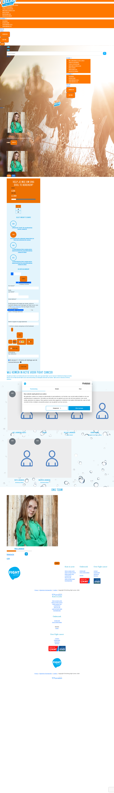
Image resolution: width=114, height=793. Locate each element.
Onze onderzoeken (84, 572)
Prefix (9, 290)
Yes (16, 310)
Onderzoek (82, 571)
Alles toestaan (79, 408)
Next (20, 335)
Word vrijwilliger (6, 14)
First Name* (11, 286)
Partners (96, 576)
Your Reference (12, 354)
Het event (68, 58)
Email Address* (12, 299)
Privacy (36, 590)
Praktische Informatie (7, 7)
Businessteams (5, 23)
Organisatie (97, 572)
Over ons (2, 29)
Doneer (81, 575)
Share (13, 175)
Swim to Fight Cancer (70, 572)
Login (2, 44)
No (32, 310)
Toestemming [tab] (33, 388)
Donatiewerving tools (7, 24)
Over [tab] (80, 388)
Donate (9, 175)
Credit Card (15, 348)
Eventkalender (68, 580)
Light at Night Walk (70, 579)
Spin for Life (68, 577)
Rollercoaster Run (69, 574)
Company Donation (24, 284)
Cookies (55, 590)
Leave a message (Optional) (15, 311)
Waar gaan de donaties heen (8, 10)
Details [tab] (57, 388)
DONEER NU (5, 34)
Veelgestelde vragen (7, 16)
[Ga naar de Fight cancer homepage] (14, 573)
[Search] (104, 53)
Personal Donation (24, 282)
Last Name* (11, 292)
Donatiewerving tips (7, 26)
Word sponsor (5, 12)
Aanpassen (56, 408)
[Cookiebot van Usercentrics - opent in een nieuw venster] (83, 384)
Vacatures (96, 574)
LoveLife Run (68, 576)
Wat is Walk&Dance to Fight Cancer (76, 60)
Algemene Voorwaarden (45, 590)
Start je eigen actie (70, 571)
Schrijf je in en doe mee (7, 8)
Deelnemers (2, 18)
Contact (2, 30)
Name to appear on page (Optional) (17, 321)
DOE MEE (4, 39)
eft (31, 341)
